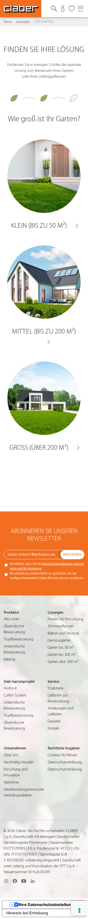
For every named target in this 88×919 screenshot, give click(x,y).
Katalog (9, 659)
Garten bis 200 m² (62, 654)
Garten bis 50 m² (61, 647)
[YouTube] (23, 881)
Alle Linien (11, 619)
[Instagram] (6, 881)
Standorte (11, 782)
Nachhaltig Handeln (19, 762)
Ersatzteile (55, 688)
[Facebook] (14, 881)
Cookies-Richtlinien (62, 755)
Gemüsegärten (59, 640)
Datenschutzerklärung (65, 762)
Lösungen (23, 22)
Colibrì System (15, 695)
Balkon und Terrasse (63, 633)
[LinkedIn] (32, 881)
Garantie (54, 721)
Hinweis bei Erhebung (27, 912)
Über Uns (11, 755)
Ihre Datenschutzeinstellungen (48, 904)
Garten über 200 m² (63, 661)
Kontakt (53, 728)
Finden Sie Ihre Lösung (65, 619)
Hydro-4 (10, 688)
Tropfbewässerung (18, 639)
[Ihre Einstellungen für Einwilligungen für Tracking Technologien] (79, 910)
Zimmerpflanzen (61, 626)
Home (8, 22)
